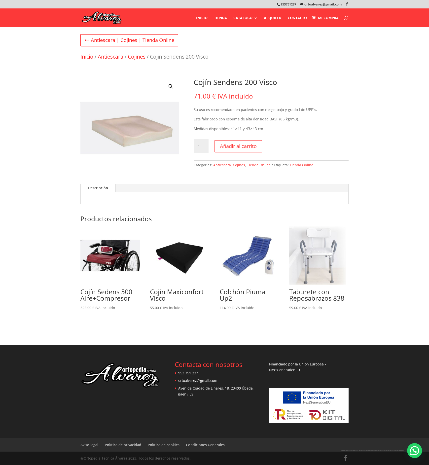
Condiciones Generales (205, 444)
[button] (170, 86)
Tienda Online (259, 165)
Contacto (297, 18)
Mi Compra (328, 18)
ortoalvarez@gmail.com (197, 380)
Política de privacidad (123, 444)
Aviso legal (89, 444)
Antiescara (110, 56)
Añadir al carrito (238, 146)
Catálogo (242, 18)
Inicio (202, 18)
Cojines (136, 56)
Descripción (98, 187)
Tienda (220, 18)
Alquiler (272, 18)
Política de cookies (163, 444)
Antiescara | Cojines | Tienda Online (132, 40)
